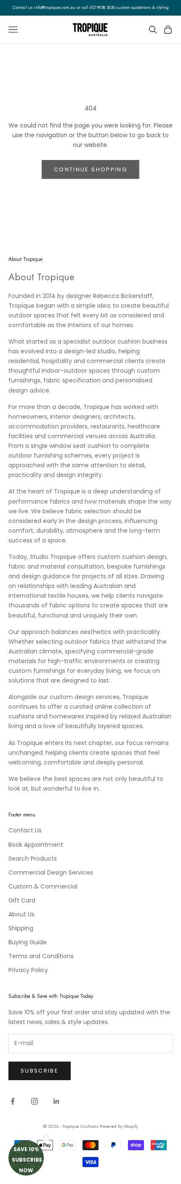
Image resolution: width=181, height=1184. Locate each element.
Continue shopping (90, 169)
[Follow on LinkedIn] (56, 1101)
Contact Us (25, 830)
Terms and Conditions (41, 956)
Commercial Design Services (50, 872)
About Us (21, 914)
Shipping (20, 928)
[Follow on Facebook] (12, 1101)
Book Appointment (35, 844)
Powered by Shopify (119, 1126)
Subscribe (40, 1071)
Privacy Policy (28, 970)
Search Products (32, 858)
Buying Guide (27, 942)
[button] (26, 1158)
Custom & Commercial (42, 886)
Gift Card (21, 900)
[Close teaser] (46, 1137)
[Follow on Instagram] (34, 1101)
